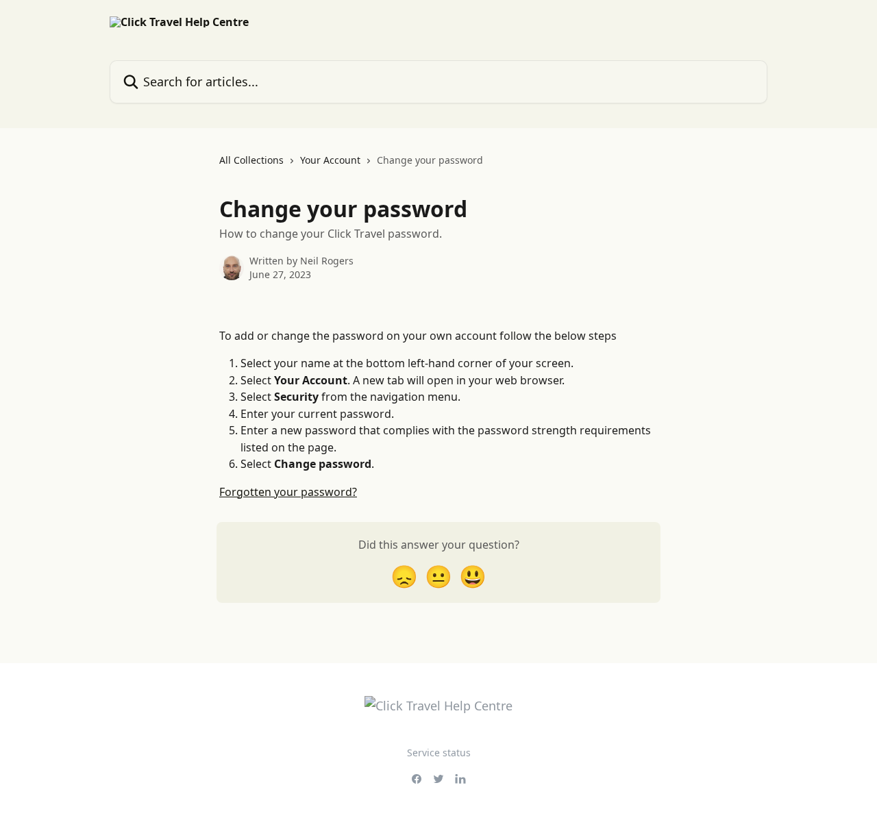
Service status (439, 752)
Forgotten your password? (288, 491)
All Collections (251, 159)
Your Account (330, 159)
